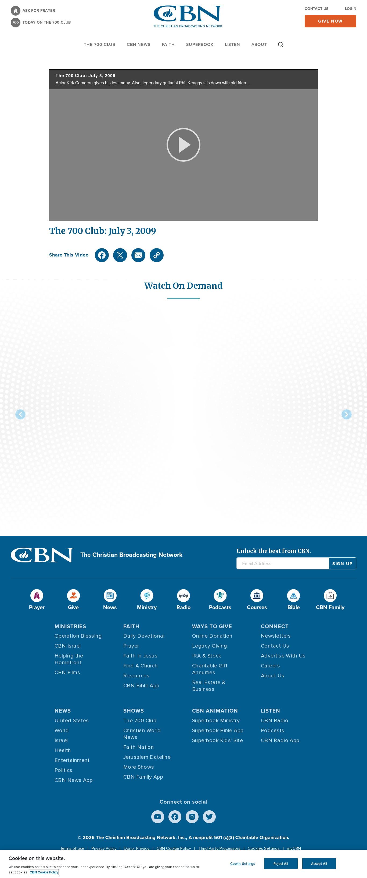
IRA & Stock (206, 656)
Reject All (281, 863)
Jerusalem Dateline (147, 757)
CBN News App (74, 780)
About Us (273, 676)
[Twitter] (120, 255)
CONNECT (275, 626)
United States (72, 720)
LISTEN (232, 44)
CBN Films (67, 672)
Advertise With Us (283, 656)
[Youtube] (157, 816)
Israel (61, 740)
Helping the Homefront (69, 659)
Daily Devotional (143, 636)
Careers (270, 666)
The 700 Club (100, 44)
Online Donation (212, 636)
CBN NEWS (138, 44)
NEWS (63, 711)
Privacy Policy (104, 848)
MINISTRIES (70, 626)
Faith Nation (138, 747)
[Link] (157, 255)
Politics (64, 770)
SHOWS (133, 711)
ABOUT (259, 44)
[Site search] (281, 47)
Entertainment (72, 760)
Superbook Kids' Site (217, 740)
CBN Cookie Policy (174, 848)
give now (330, 21)
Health (63, 750)
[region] (183, 864)
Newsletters (276, 636)
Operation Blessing (78, 636)
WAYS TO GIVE (212, 626)
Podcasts (273, 730)
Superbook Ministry (216, 720)
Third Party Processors (219, 848)
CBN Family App (143, 777)
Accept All (319, 863)
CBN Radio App (280, 740)
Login (350, 9)
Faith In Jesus (140, 656)
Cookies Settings (264, 848)
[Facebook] (102, 255)
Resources (136, 676)
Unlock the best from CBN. (273, 551)
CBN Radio (274, 720)
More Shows (138, 767)
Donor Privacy (136, 848)
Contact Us (316, 9)
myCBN (294, 848)
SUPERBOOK (200, 44)
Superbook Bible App (218, 730)
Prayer (131, 646)
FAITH (168, 44)
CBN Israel (68, 646)
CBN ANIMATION (215, 711)
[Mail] (138, 255)
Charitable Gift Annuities (210, 669)
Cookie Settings (242, 863)
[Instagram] (192, 816)
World (62, 730)
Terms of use (72, 848)
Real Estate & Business (209, 685)
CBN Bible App (141, 685)
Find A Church (140, 666)
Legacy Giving (209, 646)
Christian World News (142, 733)
